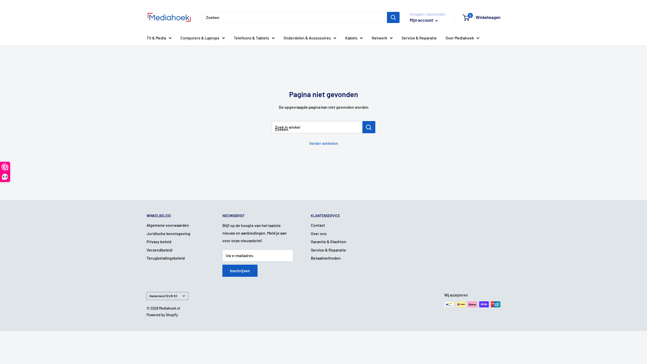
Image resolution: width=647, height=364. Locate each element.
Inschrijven (240, 270)
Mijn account (422, 19)
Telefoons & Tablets (251, 37)
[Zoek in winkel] (368, 127)
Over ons (319, 233)
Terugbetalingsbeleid (166, 258)
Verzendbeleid (159, 249)
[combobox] (294, 17)
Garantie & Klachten (328, 241)
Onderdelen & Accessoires (307, 37)
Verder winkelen (323, 143)
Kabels (351, 37)
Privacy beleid (159, 241)
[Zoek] (393, 17)
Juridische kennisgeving (168, 233)
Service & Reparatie (419, 37)
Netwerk (379, 37)
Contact (318, 225)
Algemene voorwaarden (168, 225)
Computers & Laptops (199, 37)
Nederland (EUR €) (163, 296)
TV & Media (156, 37)
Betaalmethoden (326, 258)
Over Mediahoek (460, 37)
